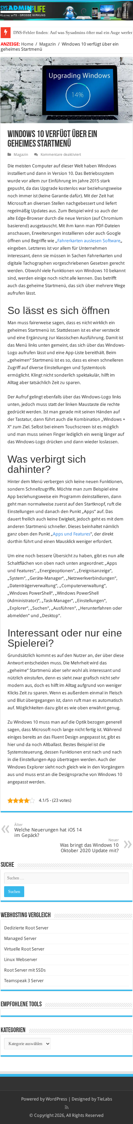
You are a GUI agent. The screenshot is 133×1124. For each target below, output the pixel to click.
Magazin (47, 44)
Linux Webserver (20, 959)
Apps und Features (71, 533)
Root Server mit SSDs (25, 970)
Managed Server (20, 938)
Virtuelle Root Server (24, 949)
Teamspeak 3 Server (24, 980)
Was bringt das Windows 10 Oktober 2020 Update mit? (89, 845)
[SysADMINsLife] (66, 10)
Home (27, 44)
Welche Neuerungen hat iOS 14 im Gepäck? (48, 830)
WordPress (56, 1099)
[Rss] (66, 1107)
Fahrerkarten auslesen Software (88, 240)
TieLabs (104, 1099)
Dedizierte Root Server (26, 927)
